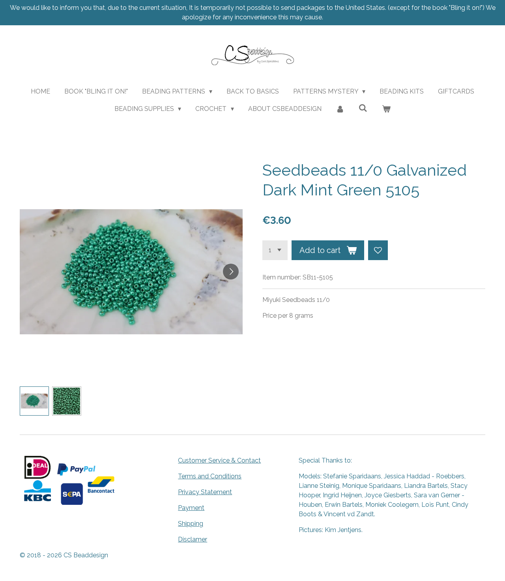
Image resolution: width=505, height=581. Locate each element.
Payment (191, 508)
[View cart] (386, 109)
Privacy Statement (205, 492)
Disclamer (192, 539)
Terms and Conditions (209, 476)
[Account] (340, 109)
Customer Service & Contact (219, 460)
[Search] (363, 108)
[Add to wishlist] (378, 250)
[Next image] (231, 271)
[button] (34, 401)
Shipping (190, 523)
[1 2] (275, 250)
